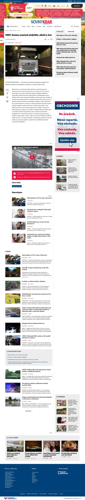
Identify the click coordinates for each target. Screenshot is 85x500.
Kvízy (44, 26)
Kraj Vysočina (8, 476)
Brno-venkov (30, 298)
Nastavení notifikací (53, 493)
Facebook (69, 1)
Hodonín (50, 458)
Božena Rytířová (11, 39)
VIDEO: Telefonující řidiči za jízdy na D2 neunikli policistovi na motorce (66, 62)
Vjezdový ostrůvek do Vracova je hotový (73, 176)
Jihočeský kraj (8, 473)
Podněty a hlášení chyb (32, 493)
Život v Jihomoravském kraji (36, 172)
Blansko (29, 313)
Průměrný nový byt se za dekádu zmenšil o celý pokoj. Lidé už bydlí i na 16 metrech (73, 186)
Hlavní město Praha (9, 472)
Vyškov (29, 257)
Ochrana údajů (43, 493)
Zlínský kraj (7, 487)
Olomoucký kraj (8, 481)
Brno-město (30, 325)
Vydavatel (22, 493)
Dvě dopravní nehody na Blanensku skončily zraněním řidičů (67, 73)
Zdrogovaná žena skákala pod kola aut (33, 323)
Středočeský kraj (9, 485)
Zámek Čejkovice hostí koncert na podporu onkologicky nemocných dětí (51, 454)
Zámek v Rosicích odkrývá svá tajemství (72, 161)
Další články (28, 410)
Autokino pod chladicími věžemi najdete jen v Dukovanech (13, 454)
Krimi (28, 26)
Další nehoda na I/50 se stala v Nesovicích (34, 255)
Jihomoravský (13, 26)
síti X (25, 177)
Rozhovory (50, 26)
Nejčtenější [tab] (71, 31)
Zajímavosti (34, 480)
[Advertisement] (32, 133)
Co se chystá (13, 438)
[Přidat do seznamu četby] (51, 39)
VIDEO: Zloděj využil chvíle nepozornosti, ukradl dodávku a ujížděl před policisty (66, 67)
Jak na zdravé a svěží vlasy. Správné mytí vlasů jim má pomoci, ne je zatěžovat (73, 419)
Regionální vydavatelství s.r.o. (74, 498)
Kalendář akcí (57, 26)
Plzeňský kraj (8, 484)
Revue (33, 26)
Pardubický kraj (8, 483)
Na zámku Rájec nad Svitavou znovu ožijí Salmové (69, 454)
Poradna (39, 26)
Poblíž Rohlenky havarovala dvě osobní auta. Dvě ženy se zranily (23, 359)
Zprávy (24, 26)
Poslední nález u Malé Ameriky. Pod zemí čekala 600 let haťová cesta (72, 169)
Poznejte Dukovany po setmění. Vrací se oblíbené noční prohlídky (33, 454)
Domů (6, 30)
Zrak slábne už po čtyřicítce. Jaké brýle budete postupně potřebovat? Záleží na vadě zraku (73, 428)
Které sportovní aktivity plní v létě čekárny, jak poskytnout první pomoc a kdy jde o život (72, 411)
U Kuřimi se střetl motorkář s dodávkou (33, 281)
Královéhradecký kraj (10, 477)
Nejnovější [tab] (60, 31)
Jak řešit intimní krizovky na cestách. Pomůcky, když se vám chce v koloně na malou (73, 402)
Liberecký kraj (8, 479)
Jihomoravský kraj (17, 186)
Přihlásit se (79, 1)
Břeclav (29, 340)
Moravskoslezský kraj (10, 480)
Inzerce (61, 493)
